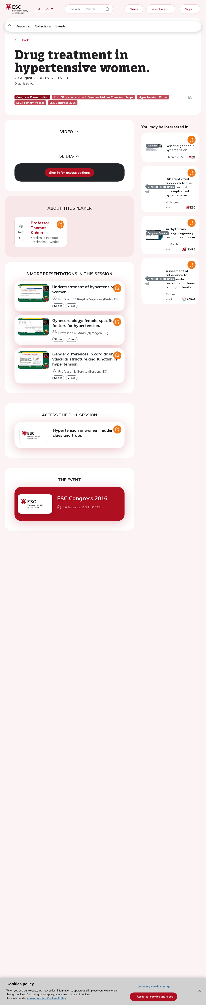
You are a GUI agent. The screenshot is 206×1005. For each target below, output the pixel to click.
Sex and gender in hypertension (180, 148)
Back (25, 40)
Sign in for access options (69, 172)
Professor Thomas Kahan (40, 227)
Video (72, 305)
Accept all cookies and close (155, 996)
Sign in (190, 9)
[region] (103, 991)
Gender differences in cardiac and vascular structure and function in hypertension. (84, 359)
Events (60, 26)
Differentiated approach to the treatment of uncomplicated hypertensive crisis (179, 189)
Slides (58, 305)
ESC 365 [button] (42, 9)
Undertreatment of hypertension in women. (86, 289)
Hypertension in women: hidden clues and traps (83, 433)
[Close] (199, 990)
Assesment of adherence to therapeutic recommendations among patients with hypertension (180, 281)
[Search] (107, 10)
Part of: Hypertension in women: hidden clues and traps (93, 97)
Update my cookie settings (153, 986)
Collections (43, 26)
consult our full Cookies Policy (46, 998)
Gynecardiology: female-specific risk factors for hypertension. (86, 323)
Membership (160, 9)
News (134, 9)
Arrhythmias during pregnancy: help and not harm (180, 233)
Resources (23, 26)
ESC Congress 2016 (82, 498)
